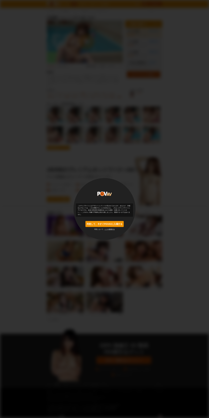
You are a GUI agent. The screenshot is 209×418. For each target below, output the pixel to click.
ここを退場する (109, 229)
